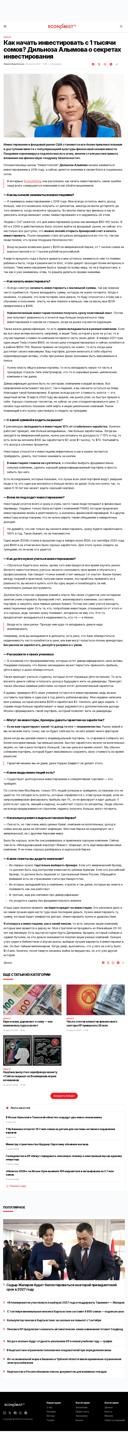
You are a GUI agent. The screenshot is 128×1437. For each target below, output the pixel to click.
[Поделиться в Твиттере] (99, 64)
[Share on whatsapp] (105, 64)
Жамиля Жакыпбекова (14, 64)
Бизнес (79, 1420)
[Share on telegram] (110, 64)
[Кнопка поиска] (121, 27)
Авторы (51, 1416)
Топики (50, 1420)
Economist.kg (33, 181)
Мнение (109, 1416)
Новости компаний (115, 1420)
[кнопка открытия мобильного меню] (5, 26)
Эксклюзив (81, 1407)
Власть (108, 1411)
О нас (50, 1407)
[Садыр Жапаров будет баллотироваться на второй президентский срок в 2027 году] (64, 1249)
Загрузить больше (64, 1095)
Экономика (82, 1416)
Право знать (82, 1411)
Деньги (7, 37)
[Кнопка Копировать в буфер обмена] (115, 64)
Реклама (51, 1411)
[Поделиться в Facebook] (93, 64)
